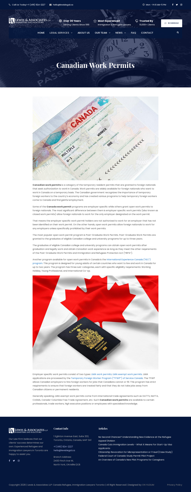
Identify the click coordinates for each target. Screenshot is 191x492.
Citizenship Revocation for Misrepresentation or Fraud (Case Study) (135, 452)
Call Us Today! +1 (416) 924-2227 (28, 4)
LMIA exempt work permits (127, 374)
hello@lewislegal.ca (63, 4)
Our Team (101, 32)
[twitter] (177, 4)
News (118, 32)
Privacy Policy (174, 484)
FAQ (133, 32)
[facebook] (172, 4)
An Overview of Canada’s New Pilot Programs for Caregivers (131, 459)
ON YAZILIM (148, 484)
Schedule (173, 23)
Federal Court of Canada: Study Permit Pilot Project (126, 455)
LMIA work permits (101, 374)
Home (41, 32)
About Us (84, 32)
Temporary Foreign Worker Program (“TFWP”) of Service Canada (107, 378)
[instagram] (181, 4)
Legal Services (59, 32)
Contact (147, 32)
